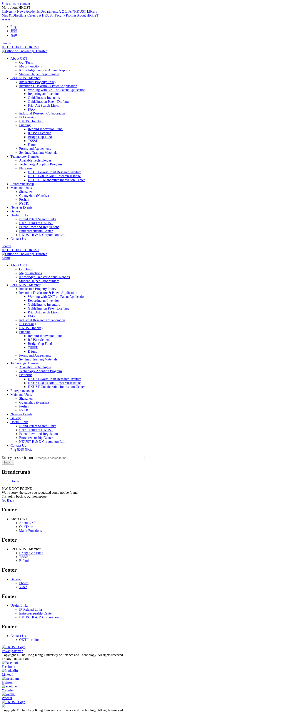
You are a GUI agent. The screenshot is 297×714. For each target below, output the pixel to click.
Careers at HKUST (40, 15)
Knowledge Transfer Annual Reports (44, 70)
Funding (25, 125)
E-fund (32, 145)
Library (92, 11)
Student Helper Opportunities (39, 74)
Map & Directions (14, 15)
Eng (13, 27)
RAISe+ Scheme (39, 133)
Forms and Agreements (35, 148)
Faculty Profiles (65, 15)
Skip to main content (16, 3)
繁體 (13, 31)
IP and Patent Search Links (37, 219)
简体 (13, 35)
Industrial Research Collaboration (42, 113)
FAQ (31, 109)
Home (14, 481)
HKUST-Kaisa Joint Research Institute (54, 172)
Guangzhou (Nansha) (34, 195)
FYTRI (24, 203)
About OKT (18, 58)
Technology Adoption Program (40, 164)
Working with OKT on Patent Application (56, 90)
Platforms (25, 168)
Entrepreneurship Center (36, 231)
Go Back (8, 500)
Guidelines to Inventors (44, 97)
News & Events (21, 207)
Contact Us (18, 239)
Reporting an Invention (44, 94)
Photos (23, 583)
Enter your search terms (18, 458)
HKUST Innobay (31, 121)
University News (13, 11)
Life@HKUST (75, 11)
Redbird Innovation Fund (45, 129)
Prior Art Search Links (43, 105)
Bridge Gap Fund (40, 137)
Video (23, 587)
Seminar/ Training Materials (38, 152)
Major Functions (30, 66)
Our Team (26, 62)
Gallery (15, 211)
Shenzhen (26, 192)
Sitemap (17, 651)
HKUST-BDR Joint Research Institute (54, 176)
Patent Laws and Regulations (39, 227)
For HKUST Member (25, 78)
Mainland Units (21, 188)
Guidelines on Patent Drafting (48, 101)
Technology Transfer (24, 156)
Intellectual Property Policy (37, 82)
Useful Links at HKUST (36, 223)
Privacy (7, 651)
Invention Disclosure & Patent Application (48, 86)
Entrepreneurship (22, 184)
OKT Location (29, 640)
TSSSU (33, 141)
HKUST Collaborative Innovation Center (56, 180)
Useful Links (19, 215)
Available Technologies (35, 160)
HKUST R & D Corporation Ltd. (42, 235)
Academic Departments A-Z (45, 11)
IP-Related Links (30, 609)
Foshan (24, 199)
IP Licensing (27, 117)
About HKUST (87, 15)
